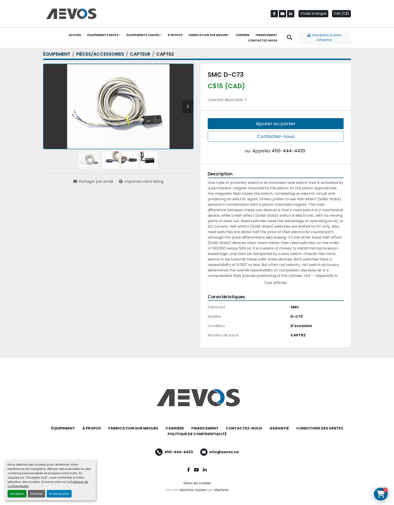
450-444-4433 (288, 151)
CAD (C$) (341, 13)
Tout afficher (275, 282)
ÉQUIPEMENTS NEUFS (102, 35)
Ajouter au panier (276, 123)
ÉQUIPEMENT (63, 428)
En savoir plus (59, 494)
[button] (103, 35)
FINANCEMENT (266, 35)
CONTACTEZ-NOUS (262, 40)
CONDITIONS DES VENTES (319, 428)
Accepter (17, 494)
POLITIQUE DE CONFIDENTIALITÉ (197, 434)
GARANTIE (279, 428)
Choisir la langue (313, 13)
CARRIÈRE (243, 35)
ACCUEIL (75, 35)
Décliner (36, 494)
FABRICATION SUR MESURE (208, 35)
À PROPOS (175, 35)
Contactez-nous (276, 136)
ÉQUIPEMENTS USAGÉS (143, 35)
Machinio (221, 490)
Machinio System (193, 490)
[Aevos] (197, 397)
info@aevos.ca (224, 452)
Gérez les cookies (197, 483)
